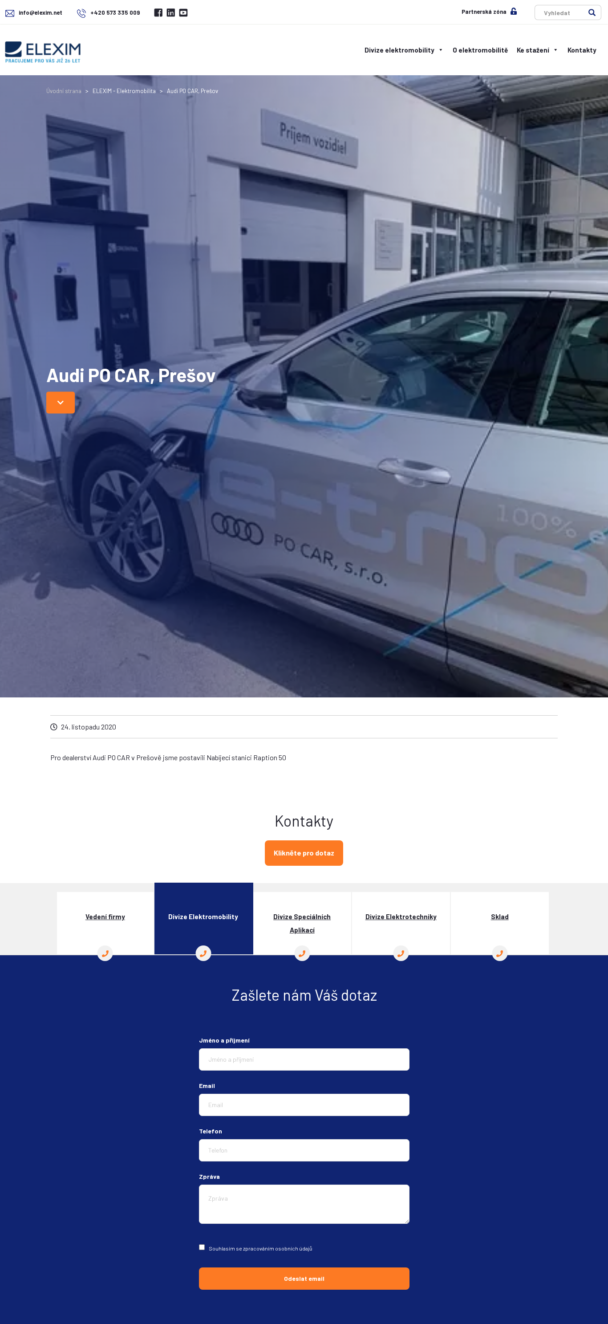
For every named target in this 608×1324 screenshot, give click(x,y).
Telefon (210, 1131)
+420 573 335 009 (114, 12)
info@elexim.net (40, 12)
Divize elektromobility (399, 50)
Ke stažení (533, 50)
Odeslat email (304, 1278)
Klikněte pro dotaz (304, 852)
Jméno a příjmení (224, 1040)
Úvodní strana (63, 90)
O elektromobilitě (480, 50)
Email (207, 1085)
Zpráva (209, 1176)
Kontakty (581, 50)
